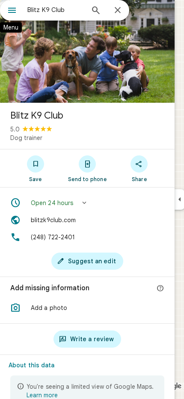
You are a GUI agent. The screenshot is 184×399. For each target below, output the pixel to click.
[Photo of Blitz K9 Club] (87, 51)
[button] (87, 202)
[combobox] (55, 10)
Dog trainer (26, 138)
